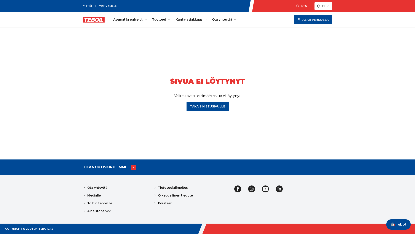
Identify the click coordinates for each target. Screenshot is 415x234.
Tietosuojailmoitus (173, 188)
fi (323, 6)
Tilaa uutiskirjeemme (105, 167)
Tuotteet (159, 19)
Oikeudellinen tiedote (175, 195)
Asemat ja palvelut (128, 19)
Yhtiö (87, 6)
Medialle (94, 195)
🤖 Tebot (398, 224)
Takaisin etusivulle (207, 106)
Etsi (304, 6)
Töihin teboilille (99, 203)
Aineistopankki (99, 211)
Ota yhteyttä (222, 19)
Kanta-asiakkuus (189, 19)
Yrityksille (108, 6)
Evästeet (165, 203)
